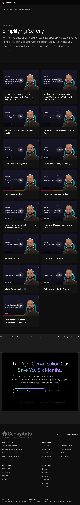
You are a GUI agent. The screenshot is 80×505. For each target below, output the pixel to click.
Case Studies (6, 469)
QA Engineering (65, 456)
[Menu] (76, 3)
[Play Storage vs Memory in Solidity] (59, 149)
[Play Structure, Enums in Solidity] (59, 180)
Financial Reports (72, 501)
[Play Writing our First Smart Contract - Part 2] (21, 116)
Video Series (13, 10)
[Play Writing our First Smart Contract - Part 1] (59, 116)
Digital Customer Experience (11, 456)
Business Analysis (47, 460)
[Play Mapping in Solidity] (21, 180)
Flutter (24, 337)
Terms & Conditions (60, 501)
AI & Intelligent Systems (9, 446)
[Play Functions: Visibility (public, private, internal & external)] (21, 211)
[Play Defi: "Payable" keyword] (21, 149)
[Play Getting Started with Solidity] (59, 275)
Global (61, 434)
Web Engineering (66, 449)
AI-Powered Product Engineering (12, 449)
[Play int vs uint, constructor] (59, 244)
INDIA (39, 501)
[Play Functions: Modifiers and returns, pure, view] (59, 211)
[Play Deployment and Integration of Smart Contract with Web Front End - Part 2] (21, 80)
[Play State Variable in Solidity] (21, 275)
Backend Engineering (48, 453)
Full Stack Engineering (67, 446)
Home (4, 10)
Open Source (6, 472)
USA (30, 501)
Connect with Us (72, 434)
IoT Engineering (46, 456)
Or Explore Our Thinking (56, 391)
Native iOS (72, 337)
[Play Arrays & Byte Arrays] (21, 244)
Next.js (17, 337)
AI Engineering (46, 446)
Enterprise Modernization (10, 453)
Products (5, 476)
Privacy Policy (48, 501)
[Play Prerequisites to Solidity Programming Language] (21, 305)
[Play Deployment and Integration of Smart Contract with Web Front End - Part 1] (59, 80)
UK (34, 501)
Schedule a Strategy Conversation (28, 391)
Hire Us (4, 479)
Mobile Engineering (47, 449)
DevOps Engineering (67, 453)
